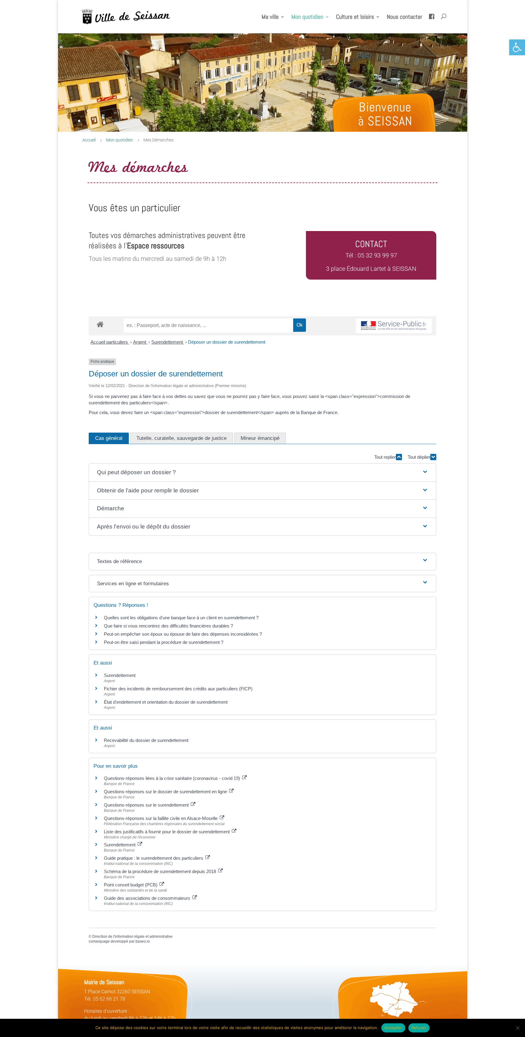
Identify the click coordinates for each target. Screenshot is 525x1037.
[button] (262, 472)
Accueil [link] (89, 140)
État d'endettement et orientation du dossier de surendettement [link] (166, 702)
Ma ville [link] (270, 18)
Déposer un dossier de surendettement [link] (226, 342)
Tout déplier (419, 457)
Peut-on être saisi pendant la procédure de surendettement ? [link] (163, 642)
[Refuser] (517, 1028)
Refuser (419, 1027)
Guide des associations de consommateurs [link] (147, 898)
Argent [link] (140, 342)
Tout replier (385, 457)
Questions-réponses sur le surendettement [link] (147, 804)
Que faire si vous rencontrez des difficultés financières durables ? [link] (168, 625)
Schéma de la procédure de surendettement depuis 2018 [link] (160, 871)
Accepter (393, 1027)
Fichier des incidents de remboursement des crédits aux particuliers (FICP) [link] (178, 688)
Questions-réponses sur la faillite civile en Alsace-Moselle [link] (161, 818)
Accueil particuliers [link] (110, 342)
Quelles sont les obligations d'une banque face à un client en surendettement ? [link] (181, 617)
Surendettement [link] (167, 342)
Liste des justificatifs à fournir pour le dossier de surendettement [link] (167, 831)
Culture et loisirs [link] (355, 18)
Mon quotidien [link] (307, 18)
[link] (517, 47)
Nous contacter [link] (404, 18)
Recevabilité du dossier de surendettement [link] (146, 740)
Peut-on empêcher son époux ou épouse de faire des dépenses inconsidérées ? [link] (183, 634)
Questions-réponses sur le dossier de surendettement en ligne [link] (166, 791)
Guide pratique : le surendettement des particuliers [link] (154, 858)
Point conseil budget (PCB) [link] (131, 884)
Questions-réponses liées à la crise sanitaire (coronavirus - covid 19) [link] (172, 778)
